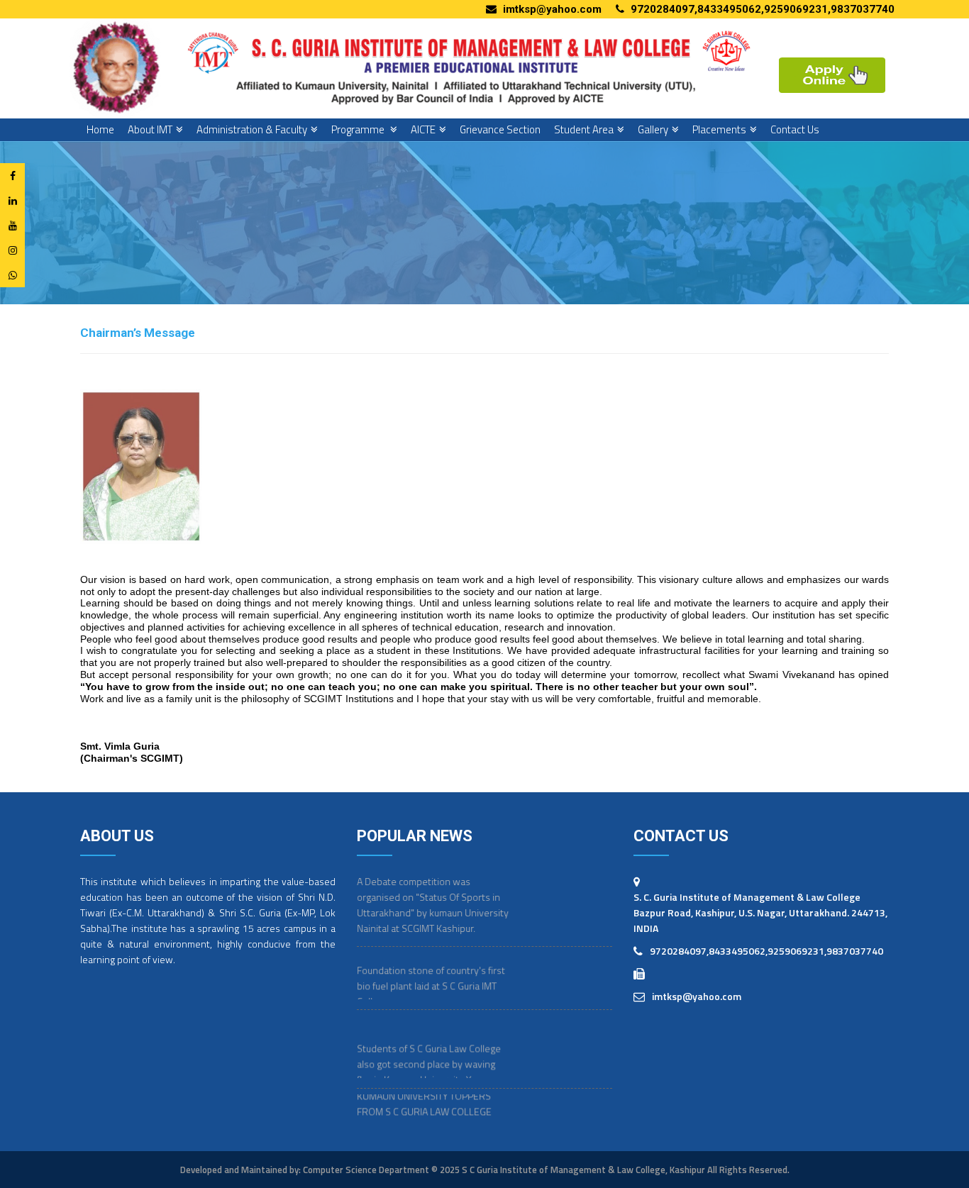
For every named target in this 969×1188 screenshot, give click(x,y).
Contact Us (794, 129)
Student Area (584, 129)
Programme (359, 129)
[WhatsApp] (12, 274)
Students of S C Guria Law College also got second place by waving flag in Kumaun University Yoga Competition (429, 1055)
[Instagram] (12, 250)
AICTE (423, 129)
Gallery (653, 129)
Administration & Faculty (251, 129)
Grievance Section (500, 129)
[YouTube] (12, 225)
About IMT (150, 129)
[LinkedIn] (12, 200)
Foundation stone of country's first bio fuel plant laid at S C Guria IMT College (431, 968)
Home (100, 129)
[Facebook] (12, 175)
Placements (719, 129)
